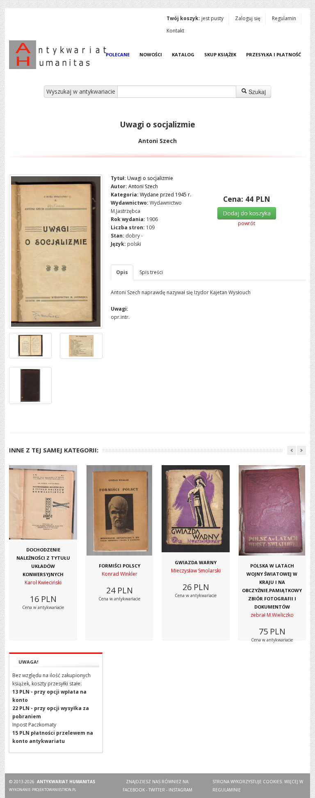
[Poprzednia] (291, 450)
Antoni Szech (143, 186)
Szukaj (256, 92)
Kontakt (175, 30)
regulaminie (226, 790)
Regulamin (284, 18)
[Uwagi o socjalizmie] (56, 251)
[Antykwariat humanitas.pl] (60, 54)
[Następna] (301, 450)
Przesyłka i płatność (273, 54)
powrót (246, 223)
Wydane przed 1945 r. (165, 194)
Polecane (118, 54)
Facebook (134, 790)
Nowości (150, 54)
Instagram (180, 790)
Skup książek (220, 54)
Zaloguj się (247, 18)
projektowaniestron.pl (54, 789)
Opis (122, 272)
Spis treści (151, 272)
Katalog (183, 54)
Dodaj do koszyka (247, 213)
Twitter (156, 790)
